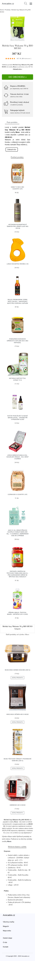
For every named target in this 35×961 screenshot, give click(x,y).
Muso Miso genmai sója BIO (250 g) (17, 670)
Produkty (7, 10)
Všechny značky (8, 922)
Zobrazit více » (17, 69)
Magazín (6, 926)
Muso (15, 67)
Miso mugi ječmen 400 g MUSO (18, 714)
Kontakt (5, 947)
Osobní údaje (7, 938)
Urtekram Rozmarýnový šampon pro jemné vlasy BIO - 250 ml (17, 226)
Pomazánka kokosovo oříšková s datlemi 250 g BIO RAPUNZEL (17, 340)
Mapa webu (7, 931)
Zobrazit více (11, 149)
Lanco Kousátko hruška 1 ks (17, 264)
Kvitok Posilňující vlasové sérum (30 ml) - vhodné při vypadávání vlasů (17, 417)
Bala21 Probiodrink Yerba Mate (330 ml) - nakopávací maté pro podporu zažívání (17, 301)
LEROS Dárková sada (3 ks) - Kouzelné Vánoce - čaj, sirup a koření (17, 457)
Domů (2, 10)
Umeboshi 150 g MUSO (17, 805)
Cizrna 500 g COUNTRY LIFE (17, 494)
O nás (5, 942)
